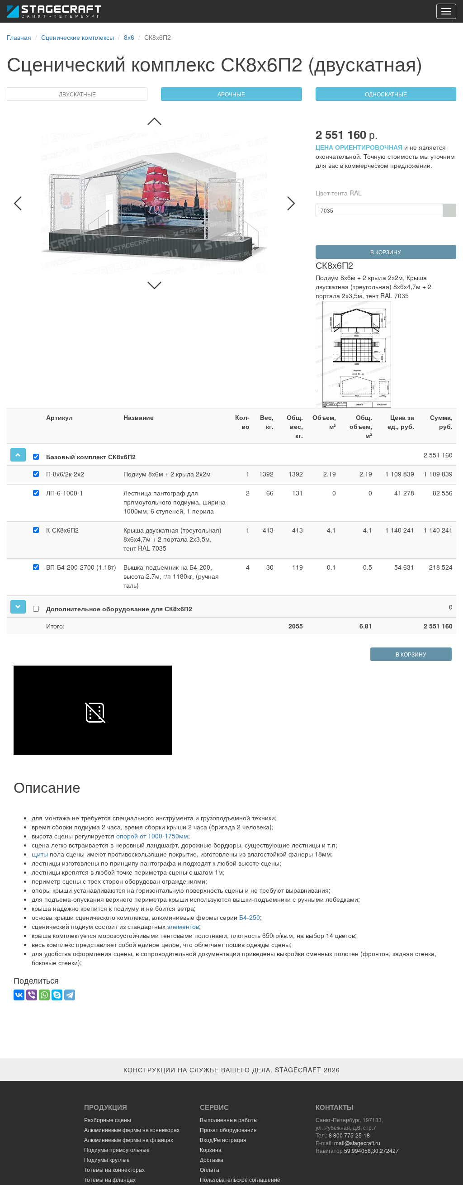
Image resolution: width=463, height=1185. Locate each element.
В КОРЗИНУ (385, 252)
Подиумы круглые (107, 1159)
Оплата (209, 1169)
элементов (183, 926)
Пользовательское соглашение (240, 1179)
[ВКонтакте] (19, 995)
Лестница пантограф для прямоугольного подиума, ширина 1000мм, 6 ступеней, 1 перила (174, 501)
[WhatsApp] (44, 995)
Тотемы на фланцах (110, 1179)
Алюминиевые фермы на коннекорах (132, 1129)
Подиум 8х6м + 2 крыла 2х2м (167, 473)
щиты (40, 853)
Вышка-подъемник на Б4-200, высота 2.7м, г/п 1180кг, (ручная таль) (171, 576)
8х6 (129, 37)
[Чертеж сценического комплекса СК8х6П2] (354, 354)
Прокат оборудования (228, 1129)
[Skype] (57, 995)
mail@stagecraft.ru (357, 1143)
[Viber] (31, 995)
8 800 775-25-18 (349, 1135)
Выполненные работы (229, 1119)
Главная (19, 37)
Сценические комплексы (77, 37)
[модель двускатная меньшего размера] (154, 121)
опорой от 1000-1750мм (152, 835)
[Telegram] (69, 995)
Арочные (231, 94)
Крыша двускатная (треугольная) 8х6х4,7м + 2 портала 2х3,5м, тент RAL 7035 (172, 538)
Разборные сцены (107, 1119)
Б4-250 (249, 917)
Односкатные (386, 94)
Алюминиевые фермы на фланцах (128, 1139)
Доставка (211, 1159)
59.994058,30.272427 (371, 1150)
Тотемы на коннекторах (114, 1169)
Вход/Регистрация (223, 1139)
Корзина (211, 1149)
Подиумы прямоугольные (117, 1149)
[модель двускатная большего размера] (154, 285)
